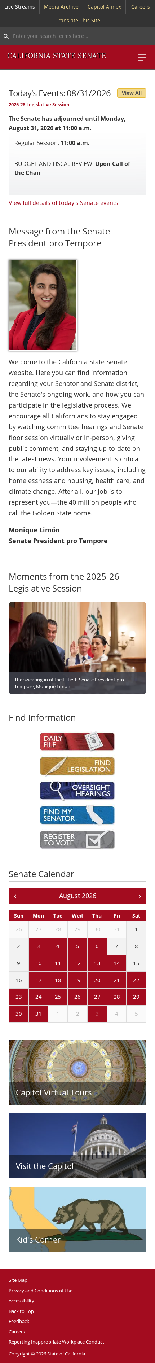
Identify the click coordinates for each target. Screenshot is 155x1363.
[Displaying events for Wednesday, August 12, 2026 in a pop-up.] (69, 963)
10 (38, 963)
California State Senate (56, 56)
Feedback (19, 1321)
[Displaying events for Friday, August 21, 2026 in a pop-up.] (108, 980)
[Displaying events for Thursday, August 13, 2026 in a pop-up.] (89, 963)
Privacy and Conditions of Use (40, 1290)
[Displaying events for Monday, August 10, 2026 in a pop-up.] (30, 963)
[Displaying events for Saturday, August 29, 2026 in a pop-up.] (128, 997)
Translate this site (78, 20)
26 (18, 929)
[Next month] (139, 895)
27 (38, 929)
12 (77, 963)
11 (58, 963)
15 (136, 963)
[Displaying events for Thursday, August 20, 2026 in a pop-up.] (89, 980)
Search (4, 36)
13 (97, 963)
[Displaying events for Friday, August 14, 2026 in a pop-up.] (108, 963)
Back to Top (21, 1311)
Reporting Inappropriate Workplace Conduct (56, 1341)
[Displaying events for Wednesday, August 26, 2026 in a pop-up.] (69, 997)
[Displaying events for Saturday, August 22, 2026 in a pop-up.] (128, 980)
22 (136, 980)
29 (77, 929)
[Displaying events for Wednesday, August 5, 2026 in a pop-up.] (69, 946)
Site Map (18, 1280)
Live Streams (19, 6)
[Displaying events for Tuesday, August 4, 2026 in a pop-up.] (49, 946)
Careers (140, 6)
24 (38, 996)
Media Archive (61, 6)
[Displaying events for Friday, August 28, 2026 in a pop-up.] (108, 997)
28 (58, 929)
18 (58, 980)
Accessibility (21, 1300)
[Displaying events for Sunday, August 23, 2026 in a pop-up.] (10, 997)
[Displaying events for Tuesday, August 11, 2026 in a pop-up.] (49, 963)
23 (18, 996)
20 (97, 980)
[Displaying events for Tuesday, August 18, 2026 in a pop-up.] (49, 980)
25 (58, 996)
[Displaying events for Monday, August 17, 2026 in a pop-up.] (30, 980)
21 (117, 980)
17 (38, 980)
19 (77, 980)
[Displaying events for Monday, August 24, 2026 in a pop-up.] (30, 997)
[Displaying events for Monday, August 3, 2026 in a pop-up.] (30, 946)
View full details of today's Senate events (63, 203)
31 (117, 929)
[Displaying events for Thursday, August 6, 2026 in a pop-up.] (89, 946)
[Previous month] (15, 895)
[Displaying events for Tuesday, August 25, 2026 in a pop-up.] (49, 997)
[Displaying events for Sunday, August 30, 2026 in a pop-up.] (10, 1014)
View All (132, 92)
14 (117, 963)
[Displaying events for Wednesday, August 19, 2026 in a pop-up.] (69, 980)
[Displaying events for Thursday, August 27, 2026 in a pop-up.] (89, 997)
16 (18, 980)
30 (97, 929)
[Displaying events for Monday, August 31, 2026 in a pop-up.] (30, 1014)
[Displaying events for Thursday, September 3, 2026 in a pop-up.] (89, 1014)
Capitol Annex (104, 6)
